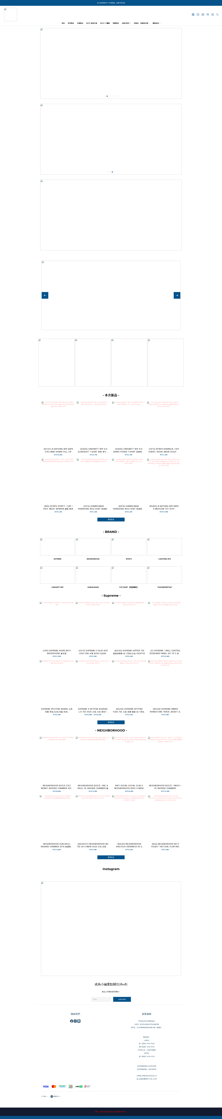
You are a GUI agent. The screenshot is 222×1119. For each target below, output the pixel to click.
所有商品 (71, 23)
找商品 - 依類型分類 (141, 23)
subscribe (122, 999)
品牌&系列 (125, 23)
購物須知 (156, 23)
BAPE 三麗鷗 (105, 23)
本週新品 (80, 23)
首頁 (63, 23)
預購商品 (116, 23)
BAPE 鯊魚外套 (91, 23)
